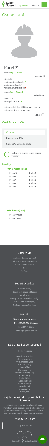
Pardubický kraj (24, 364)
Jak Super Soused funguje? (24, 258)
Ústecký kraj (24, 386)
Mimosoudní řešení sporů (24, 302)
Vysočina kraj (24, 389)
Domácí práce (23, 408)
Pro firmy (24, 271)
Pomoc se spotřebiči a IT (33, 413)
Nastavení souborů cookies (24, 305)
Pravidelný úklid (10, 408)
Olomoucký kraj (24, 370)
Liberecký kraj (24, 367)
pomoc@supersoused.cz (26, 331)
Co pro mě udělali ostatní (18, 144)
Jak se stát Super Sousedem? (24, 261)
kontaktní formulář (26, 327)
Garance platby (24, 289)
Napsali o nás (24, 295)
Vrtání (22, 405)
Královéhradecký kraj (24, 362)
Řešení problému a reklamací (25, 292)
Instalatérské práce (34, 405)
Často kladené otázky (24, 265)
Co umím (10, 132)
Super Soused (24, 425)
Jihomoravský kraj (24, 359)
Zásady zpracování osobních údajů (24, 298)
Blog (25, 268)
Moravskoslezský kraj (24, 373)
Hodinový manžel (12, 405)
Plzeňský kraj (24, 375)
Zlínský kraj (24, 392)
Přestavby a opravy (18, 411)
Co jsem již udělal (14, 138)
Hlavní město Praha (24, 356)
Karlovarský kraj (24, 383)
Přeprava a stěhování (13, 413)
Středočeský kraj (25, 381)
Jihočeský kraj (24, 378)
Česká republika (25, 351)
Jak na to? (35, 5)
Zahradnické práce (35, 411)
